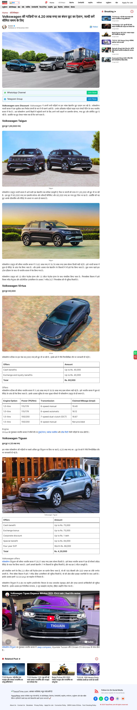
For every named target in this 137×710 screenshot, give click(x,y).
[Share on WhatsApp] (135, 353)
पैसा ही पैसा (43, 7)
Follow (95, 27)
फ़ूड (55, 7)
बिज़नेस (71, 3)
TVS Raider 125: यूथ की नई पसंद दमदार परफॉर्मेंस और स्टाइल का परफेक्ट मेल (38, 679)
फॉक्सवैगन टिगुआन (9, 647)
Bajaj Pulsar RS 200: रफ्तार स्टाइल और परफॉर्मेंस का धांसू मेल (62, 679)
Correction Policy (60, 705)
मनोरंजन (99, 3)
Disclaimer (29, 705)
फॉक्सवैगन (6, 561)
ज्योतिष (28, 7)
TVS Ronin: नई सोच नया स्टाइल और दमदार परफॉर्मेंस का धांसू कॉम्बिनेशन (12, 679)
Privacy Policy (38, 705)
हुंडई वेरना (42, 432)
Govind (10, 26)
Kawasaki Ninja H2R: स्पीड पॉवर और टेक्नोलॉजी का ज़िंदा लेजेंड (122, 59)
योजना (73, 7)
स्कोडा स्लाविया (52, 432)
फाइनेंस (90, 3)
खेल (116, 3)
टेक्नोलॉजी (81, 3)
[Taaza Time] (4, 2)
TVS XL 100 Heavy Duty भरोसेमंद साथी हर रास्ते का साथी (88, 678)
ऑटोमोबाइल (61, 3)
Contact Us (21, 705)
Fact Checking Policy (89, 705)
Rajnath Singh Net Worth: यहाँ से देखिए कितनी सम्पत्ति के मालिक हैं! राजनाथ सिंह (123, 50)
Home (52, 3)
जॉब (23, 7)
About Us (13, 705)
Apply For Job (127, 3)
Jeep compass (44, 647)
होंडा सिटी (64, 432)
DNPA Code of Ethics (74, 705)
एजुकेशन (108, 3)
